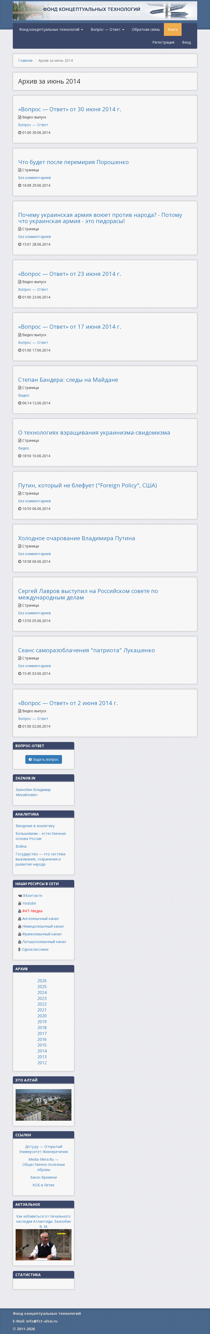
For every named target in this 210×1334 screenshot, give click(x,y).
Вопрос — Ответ (106, 29)
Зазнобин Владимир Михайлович (33, 792)
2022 (42, 1004)
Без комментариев (34, 177)
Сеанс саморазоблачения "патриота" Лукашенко (86, 650)
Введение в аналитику (35, 825)
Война (21, 846)
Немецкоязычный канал (43, 926)
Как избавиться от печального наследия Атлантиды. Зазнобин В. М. (43, 1221)
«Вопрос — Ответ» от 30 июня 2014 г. (69, 109)
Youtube (29, 903)
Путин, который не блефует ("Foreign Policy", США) (87, 485)
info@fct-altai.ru (41, 1321)
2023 (42, 998)
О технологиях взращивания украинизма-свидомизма (94, 432)
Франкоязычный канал (41, 933)
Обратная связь (146, 29)
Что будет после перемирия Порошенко (73, 162)
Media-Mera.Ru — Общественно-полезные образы (43, 1164)
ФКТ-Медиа (32, 910)
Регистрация (163, 42)
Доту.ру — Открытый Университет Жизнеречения (43, 1149)
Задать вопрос (45, 759)
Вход (186, 42)
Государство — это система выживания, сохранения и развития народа (40, 859)
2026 (42, 981)
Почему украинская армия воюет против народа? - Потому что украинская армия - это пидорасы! (100, 218)
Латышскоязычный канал (44, 941)
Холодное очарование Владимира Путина (76, 538)
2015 (42, 1045)
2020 (42, 1016)
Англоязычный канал (40, 918)
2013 (42, 1057)
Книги (173, 29)
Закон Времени (43, 1177)
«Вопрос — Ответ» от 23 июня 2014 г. (69, 273)
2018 (42, 1027)
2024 (42, 992)
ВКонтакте (32, 895)
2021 (42, 1010)
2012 (42, 1063)
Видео (23, 395)
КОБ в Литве (44, 1184)
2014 (42, 1051)
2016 (42, 1039)
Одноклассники (35, 949)
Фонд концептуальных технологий (49, 29)
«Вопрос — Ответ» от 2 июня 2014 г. (68, 703)
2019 (42, 1022)
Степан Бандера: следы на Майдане (68, 379)
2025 (42, 986)
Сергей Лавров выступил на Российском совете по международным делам (88, 594)
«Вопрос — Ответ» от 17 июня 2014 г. (69, 326)
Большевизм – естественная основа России (41, 836)
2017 (42, 1033)
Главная (25, 60)
